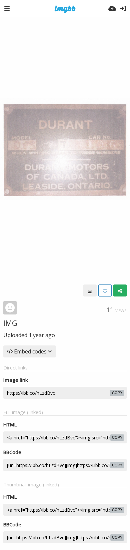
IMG (10, 323)
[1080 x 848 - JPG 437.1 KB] (90, 290)
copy (117, 393)
